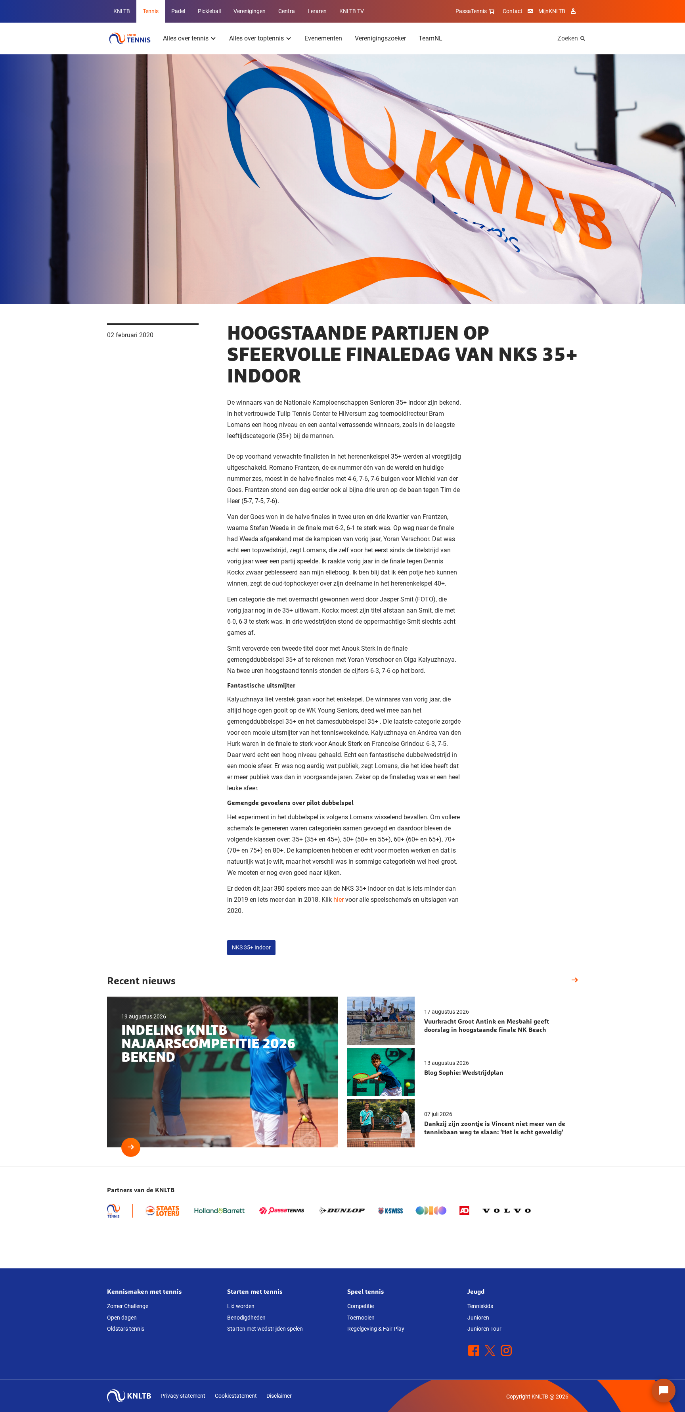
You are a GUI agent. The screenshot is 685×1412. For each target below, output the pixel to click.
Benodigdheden (246, 1317)
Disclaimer (279, 1396)
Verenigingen (249, 11)
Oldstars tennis (125, 1329)
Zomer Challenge (127, 1306)
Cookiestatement (236, 1396)
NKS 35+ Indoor (251, 947)
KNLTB (121, 11)
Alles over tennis (186, 38)
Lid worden (240, 1306)
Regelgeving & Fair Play (375, 1329)
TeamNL (430, 38)
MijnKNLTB (551, 11)
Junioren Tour (484, 1329)
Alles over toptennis (256, 38)
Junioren (478, 1317)
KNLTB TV (351, 11)
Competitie (360, 1306)
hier (338, 899)
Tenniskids (480, 1306)
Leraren (317, 11)
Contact (512, 11)
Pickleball (209, 11)
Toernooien (361, 1317)
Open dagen (122, 1317)
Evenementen (323, 38)
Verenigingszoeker (380, 38)
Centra (286, 11)
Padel (178, 11)
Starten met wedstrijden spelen (265, 1329)
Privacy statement (183, 1396)
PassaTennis (471, 11)
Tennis (151, 11)
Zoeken (567, 38)
